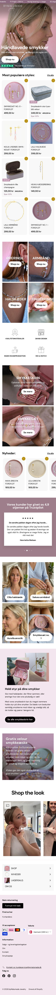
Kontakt (5, 952)
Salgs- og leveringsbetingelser (14, 944)
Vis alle (50, 75)
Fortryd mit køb (13, 905)
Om (3, 948)
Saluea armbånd (41, 597)
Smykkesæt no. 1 (41, 637)
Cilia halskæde (15, 597)
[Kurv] (45, 8)
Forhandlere (7, 917)
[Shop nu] (15, 262)
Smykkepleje (7, 956)
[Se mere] (28, 385)
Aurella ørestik (15, 638)
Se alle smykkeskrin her (20, 719)
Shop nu (41, 264)
